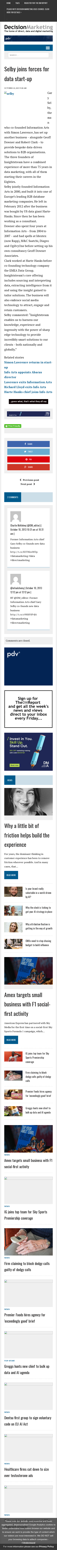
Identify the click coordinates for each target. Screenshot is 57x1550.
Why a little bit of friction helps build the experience (27, 834)
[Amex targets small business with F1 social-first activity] (28, 982)
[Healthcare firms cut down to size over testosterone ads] (28, 1459)
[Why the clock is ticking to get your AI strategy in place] (13, 913)
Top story (9, 1361)
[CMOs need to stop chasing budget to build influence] (13, 947)
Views (9, 780)
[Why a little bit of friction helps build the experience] (28, 813)
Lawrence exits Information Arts (28, 382)
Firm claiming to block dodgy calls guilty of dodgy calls (38, 1077)
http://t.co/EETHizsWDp (24, 552)
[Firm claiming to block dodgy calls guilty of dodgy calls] (13, 1078)
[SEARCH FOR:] (28, 55)
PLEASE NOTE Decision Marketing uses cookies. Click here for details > (28, 10)
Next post (26, 484)
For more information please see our (28, 1546)
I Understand (28, 1543)
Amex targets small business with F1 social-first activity (27, 1004)
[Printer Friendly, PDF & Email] (12, 426)
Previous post (31, 480)
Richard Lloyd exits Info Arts (25, 387)
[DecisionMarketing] (28, 29)
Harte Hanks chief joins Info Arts (28, 392)
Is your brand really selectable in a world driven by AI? (38, 893)
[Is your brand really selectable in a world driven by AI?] (13, 894)
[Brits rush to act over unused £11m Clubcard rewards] (28, 1510)
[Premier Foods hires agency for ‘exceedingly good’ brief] (13, 1097)
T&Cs (17, 3)
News (7, 1155)
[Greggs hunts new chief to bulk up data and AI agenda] (13, 1114)
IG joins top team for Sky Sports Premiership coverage (37, 1058)
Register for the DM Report (36, 3)
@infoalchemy (17, 588)
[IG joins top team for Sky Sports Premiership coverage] (13, 1059)
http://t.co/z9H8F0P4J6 (23, 614)
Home (9, 3)
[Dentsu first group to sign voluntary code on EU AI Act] (28, 1407)
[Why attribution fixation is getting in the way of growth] (13, 930)
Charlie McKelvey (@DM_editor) (25, 525)
